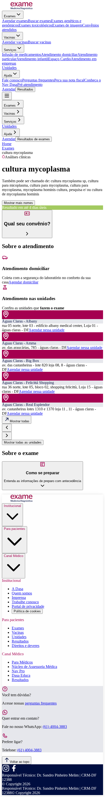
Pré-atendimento (29, 84)
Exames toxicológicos (35, 25)
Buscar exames (39, 21)
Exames (10, 16)
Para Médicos (22, 662)
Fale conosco (12, 80)
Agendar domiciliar (23, 282)
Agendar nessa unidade (46, 330)
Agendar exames (15, 21)
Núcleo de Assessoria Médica (34, 667)
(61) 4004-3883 (55, 727)
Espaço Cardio (59, 59)
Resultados (25, 89)
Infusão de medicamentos (21, 54)
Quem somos (22, 593)
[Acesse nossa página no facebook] (14, 771)
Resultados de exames (33, 139)
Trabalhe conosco (25, 602)
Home (6, 144)
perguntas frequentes (41, 703)
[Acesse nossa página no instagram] (6, 771)
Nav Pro (18, 671)
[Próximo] (7, 436)
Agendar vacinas (15, 42)
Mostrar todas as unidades (23, 442)
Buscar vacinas (39, 42)
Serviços (10, 50)
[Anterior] (7, 428)
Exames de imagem (67, 25)
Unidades (9, 68)
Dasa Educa (21, 675)
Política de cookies (27, 611)
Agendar (8, 89)
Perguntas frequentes (38, 80)
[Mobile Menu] (7, 96)
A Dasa (17, 589)
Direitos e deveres (25, 646)
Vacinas (9, 37)
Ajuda (8, 75)
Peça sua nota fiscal (69, 80)
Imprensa (19, 597)
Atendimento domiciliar (59, 54)
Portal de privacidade (28, 606)
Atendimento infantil (32, 59)
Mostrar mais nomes (18, 203)
